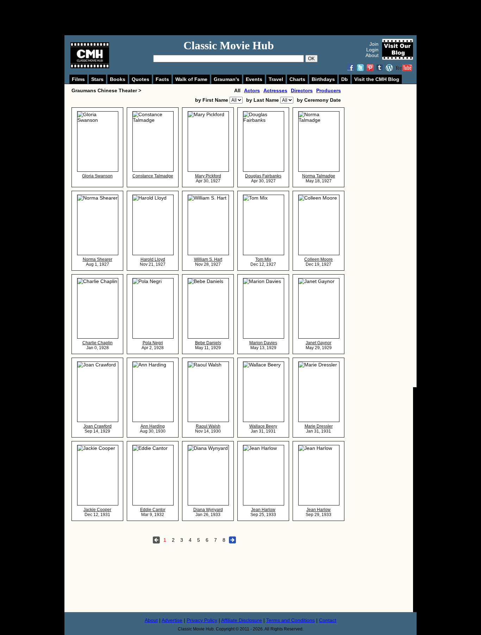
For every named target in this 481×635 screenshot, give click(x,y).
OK (311, 58)
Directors (302, 90)
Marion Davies (263, 342)
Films (78, 79)
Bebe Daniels (208, 342)
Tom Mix (263, 259)
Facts (162, 79)
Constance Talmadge (152, 176)
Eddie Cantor (152, 509)
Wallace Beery (263, 426)
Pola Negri (153, 342)
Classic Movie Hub (228, 45)
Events (254, 79)
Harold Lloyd (152, 259)
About (372, 55)
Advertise (172, 620)
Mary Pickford (208, 176)
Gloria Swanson (97, 176)
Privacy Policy (202, 620)
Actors (252, 90)
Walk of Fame (191, 79)
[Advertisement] (248, 17)
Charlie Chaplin (97, 342)
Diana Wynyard (208, 509)
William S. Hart (208, 259)
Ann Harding (152, 426)
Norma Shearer (97, 259)
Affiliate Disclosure (241, 620)
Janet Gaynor (318, 342)
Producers (328, 90)
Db (344, 79)
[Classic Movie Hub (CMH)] (89, 66)
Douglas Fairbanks (263, 176)
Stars (97, 79)
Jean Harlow (263, 509)
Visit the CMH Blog (376, 79)
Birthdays (323, 79)
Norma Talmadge (318, 176)
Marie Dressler (319, 426)
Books (117, 79)
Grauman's (226, 79)
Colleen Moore (318, 259)
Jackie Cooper (97, 509)
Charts (297, 79)
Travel (276, 79)
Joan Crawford (97, 426)
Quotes (140, 79)
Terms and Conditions (290, 620)
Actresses (275, 90)
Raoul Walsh (208, 426)
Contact (327, 620)
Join (374, 44)
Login (372, 49)
